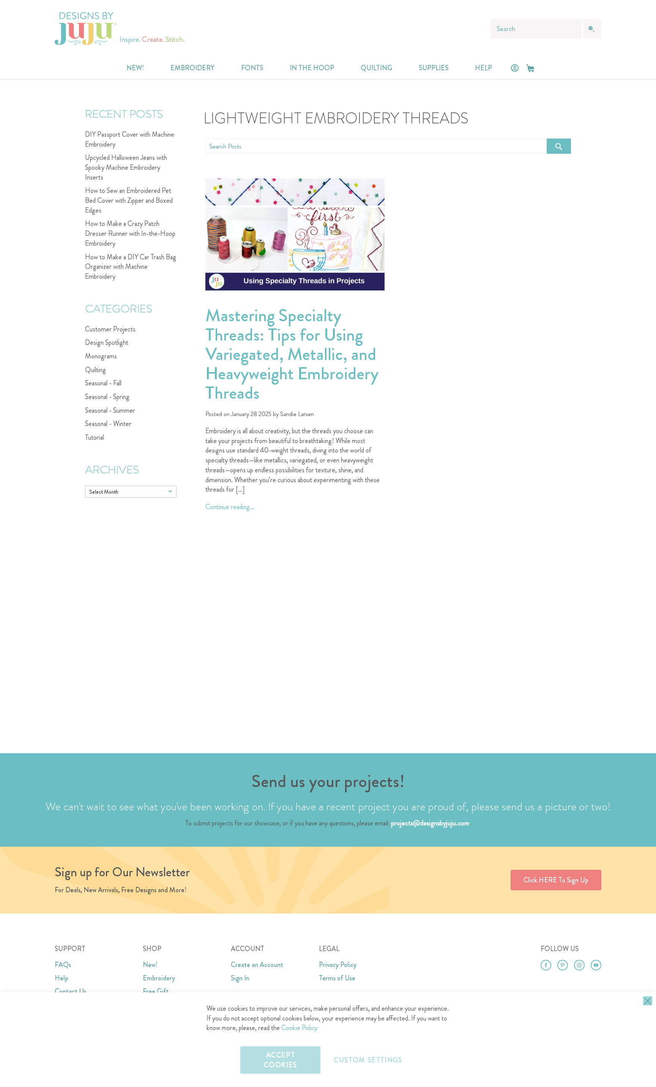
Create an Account (257, 965)
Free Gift (156, 991)
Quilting (95, 370)
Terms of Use (337, 978)
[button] (530, 68)
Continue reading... (229, 507)
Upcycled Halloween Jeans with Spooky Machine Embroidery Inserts (126, 167)
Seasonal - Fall (103, 383)
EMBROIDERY (192, 68)
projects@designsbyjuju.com (430, 823)
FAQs (63, 965)
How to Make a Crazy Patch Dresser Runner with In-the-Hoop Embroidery (130, 233)
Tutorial (94, 437)
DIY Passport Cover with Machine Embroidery (129, 139)
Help (61, 978)
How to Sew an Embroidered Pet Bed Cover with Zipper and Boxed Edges (129, 200)
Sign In (240, 978)
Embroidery (159, 978)
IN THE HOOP (312, 68)
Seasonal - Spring (107, 397)
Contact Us (70, 991)
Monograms (101, 356)
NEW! (135, 68)
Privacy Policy (337, 965)
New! (150, 965)
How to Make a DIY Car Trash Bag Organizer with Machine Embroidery (130, 266)
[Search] (559, 146)
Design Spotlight (106, 342)
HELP (483, 68)
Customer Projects (110, 329)
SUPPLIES (433, 68)
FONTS (252, 68)
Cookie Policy (299, 1028)
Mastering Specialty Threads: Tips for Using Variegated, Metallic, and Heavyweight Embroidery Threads (291, 354)
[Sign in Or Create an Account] (514, 68)
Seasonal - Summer (110, 410)
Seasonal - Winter (108, 424)
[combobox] (536, 28)
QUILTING (376, 68)
